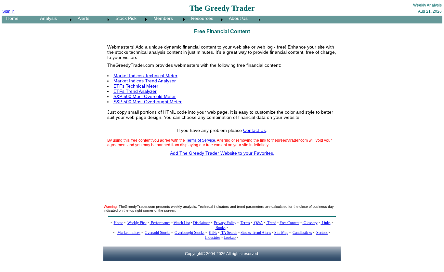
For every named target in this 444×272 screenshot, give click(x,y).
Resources (200, 18)
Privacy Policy (225, 223)
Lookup (230, 237)
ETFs (213, 232)
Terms (245, 223)
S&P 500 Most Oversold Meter (144, 96)
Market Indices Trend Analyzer (144, 80)
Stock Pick (124, 18)
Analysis (46, 18)
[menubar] (132, 19)
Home (10, 18)
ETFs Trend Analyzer (135, 91)
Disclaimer (201, 223)
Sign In (8, 11)
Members (161, 18)
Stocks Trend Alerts (256, 232)
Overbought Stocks (189, 232)
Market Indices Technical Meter (145, 75)
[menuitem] (18, 19)
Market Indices (128, 232)
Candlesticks (302, 232)
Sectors (322, 232)
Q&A (258, 223)
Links (326, 223)
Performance (160, 223)
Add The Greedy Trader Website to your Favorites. (222, 153)
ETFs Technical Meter (135, 86)
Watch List (182, 223)
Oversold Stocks (157, 232)
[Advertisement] (222, 176)
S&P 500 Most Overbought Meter (147, 101)
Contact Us (254, 130)
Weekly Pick (137, 223)
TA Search (228, 232)
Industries (212, 237)
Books (220, 227)
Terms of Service (200, 140)
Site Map (281, 232)
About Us (236, 18)
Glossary (310, 223)
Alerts (81, 18)
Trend (271, 223)
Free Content (289, 223)
